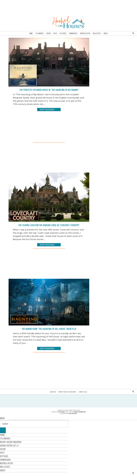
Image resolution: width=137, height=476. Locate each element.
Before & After (6, 463)
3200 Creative (73, 413)
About (2, 470)
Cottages (4, 456)
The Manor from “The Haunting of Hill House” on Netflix (49, 329)
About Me (53, 392)
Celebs (3, 449)
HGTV (2, 452)
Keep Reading (47, 109)
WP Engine (61, 412)
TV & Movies (5, 438)
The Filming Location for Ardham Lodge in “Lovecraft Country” (49, 225)
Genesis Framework (80, 412)
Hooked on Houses (68, 22)
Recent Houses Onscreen (10, 442)
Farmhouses (5, 459)
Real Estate (5, 466)
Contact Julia (83, 392)
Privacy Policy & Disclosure (67, 392)
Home (2, 434)
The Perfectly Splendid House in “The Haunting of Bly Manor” (49, 89)
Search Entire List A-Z (9, 445)
